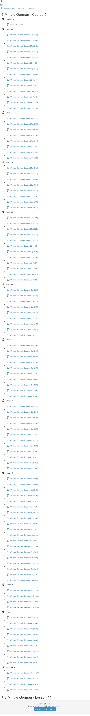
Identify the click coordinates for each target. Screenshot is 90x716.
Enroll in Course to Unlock (45, 709)
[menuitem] (1, 5)
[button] (1, 2)
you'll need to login (54, 706)
